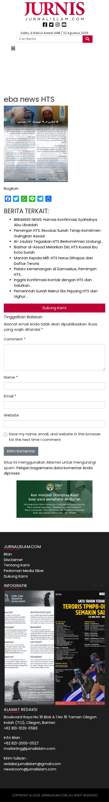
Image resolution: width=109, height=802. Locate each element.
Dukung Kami (54, 307)
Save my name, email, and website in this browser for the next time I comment (55, 437)
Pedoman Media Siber (24, 570)
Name (11, 377)
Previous (96, 584)
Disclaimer (13, 559)
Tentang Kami (17, 565)
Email (10, 396)
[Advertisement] (54, 73)
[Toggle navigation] (13, 48)
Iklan (8, 554)
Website (11, 415)
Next (101, 584)
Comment (15, 339)
